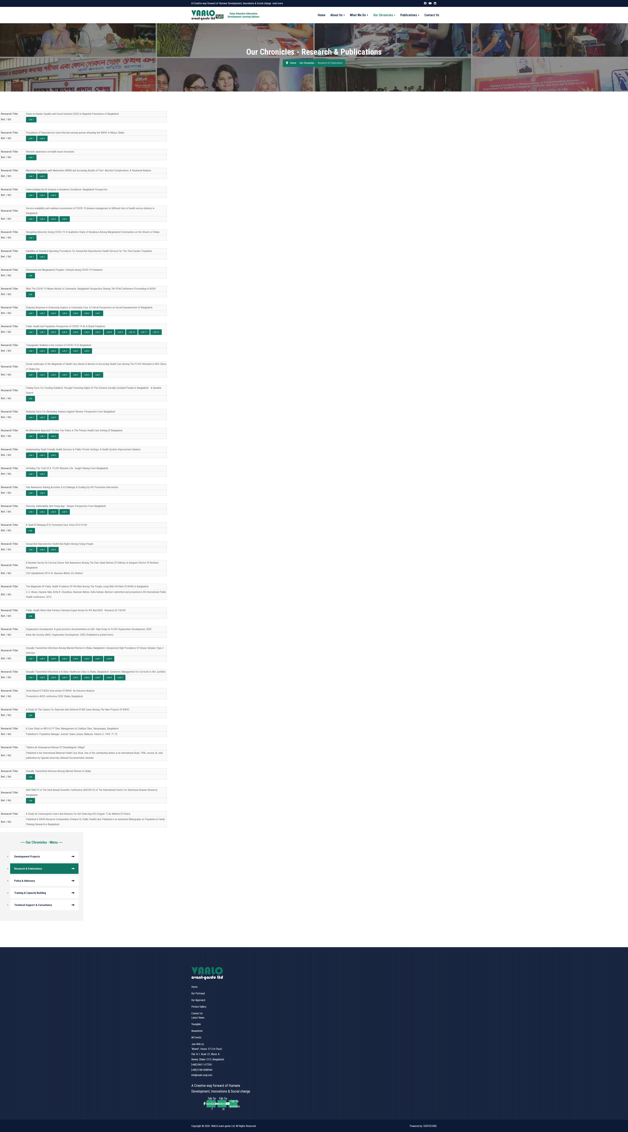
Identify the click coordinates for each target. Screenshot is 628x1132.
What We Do (358, 15)
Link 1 (31, 120)
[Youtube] (430, 3)
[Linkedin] (435, 3)
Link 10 (132, 332)
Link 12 (156, 332)
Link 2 (42, 138)
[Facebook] (425, 3)
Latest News (197, 1017)
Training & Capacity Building (30, 892)
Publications (408, 15)
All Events (196, 1037)
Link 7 (98, 313)
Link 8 (109, 332)
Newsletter (197, 1030)
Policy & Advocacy (24, 880)
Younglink (196, 1024)
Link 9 (120, 332)
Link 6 (86, 313)
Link (30, 276)
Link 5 (75, 313)
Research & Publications (28, 868)
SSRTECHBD (430, 1126)
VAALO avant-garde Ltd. (223, 1126)
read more (277, 3)
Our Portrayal (198, 993)
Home (321, 15)
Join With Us (197, 1044)
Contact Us (431, 15)
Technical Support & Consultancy (33, 905)
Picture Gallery (198, 1006)
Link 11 (144, 332)
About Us (336, 15)
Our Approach (198, 1000)
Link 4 (64, 219)
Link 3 (53, 195)
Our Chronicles (383, 15)
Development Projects (27, 856)
